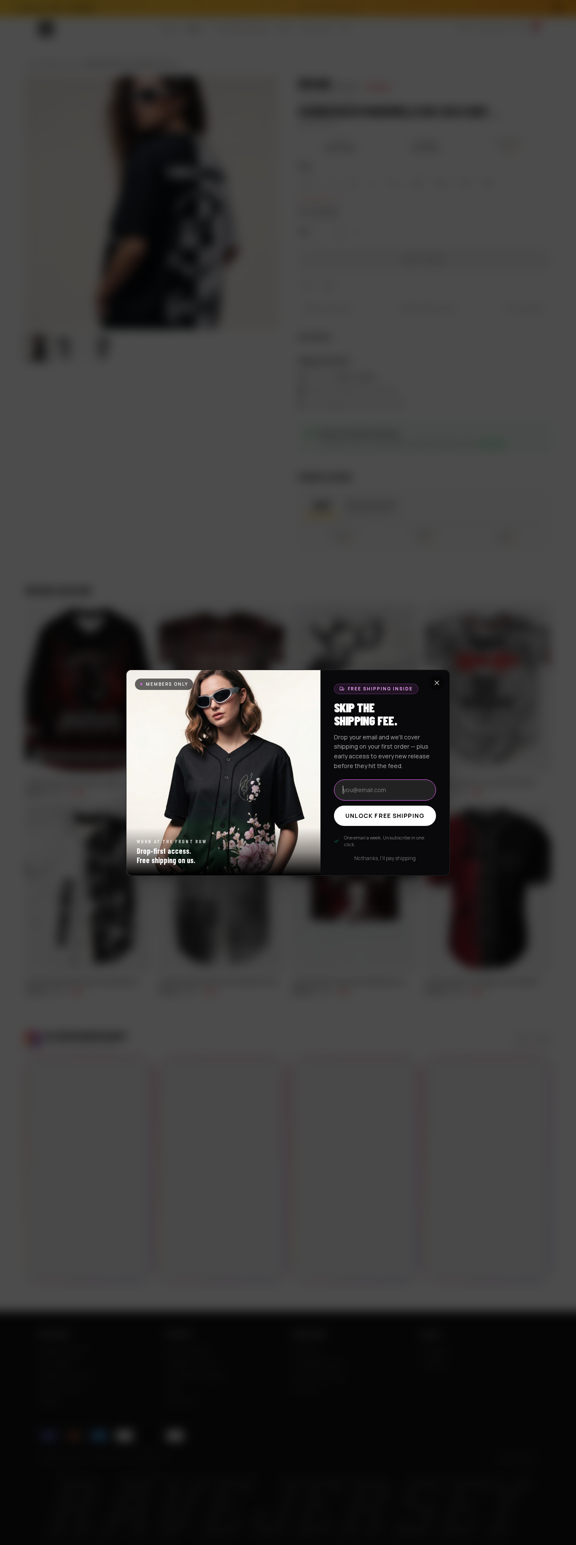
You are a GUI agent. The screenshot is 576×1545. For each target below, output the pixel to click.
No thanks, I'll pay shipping (385, 858)
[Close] (436, 682)
